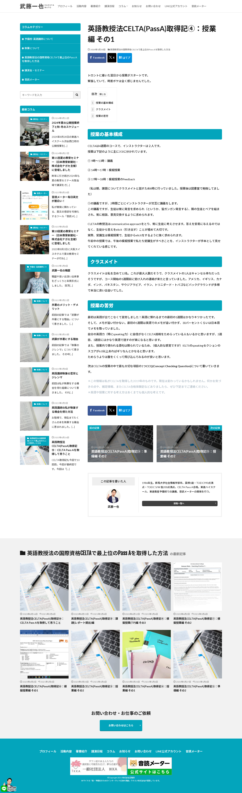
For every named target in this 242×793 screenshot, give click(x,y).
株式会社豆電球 (128, 778)
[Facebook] (97, 58)
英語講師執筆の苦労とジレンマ (65, 375)
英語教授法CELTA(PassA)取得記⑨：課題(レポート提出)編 (94, 620)
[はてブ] (124, 58)
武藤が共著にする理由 (65, 339)
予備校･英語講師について (39, 38)
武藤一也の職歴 (61, 270)
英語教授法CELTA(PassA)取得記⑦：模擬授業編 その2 (196, 620)
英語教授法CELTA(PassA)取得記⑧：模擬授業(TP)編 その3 (145, 620)
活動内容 (81, 6)
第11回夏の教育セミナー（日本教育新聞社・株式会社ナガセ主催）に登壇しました (65, 163)
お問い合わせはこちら (121, 725)
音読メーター (199, 6)
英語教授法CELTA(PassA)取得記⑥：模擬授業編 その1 (43, 688)
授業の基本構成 (102, 102)
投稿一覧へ (179, 503)
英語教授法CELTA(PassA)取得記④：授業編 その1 (145, 688)
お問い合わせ (153, 6)
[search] (77, 95)
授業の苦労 (100, 115)
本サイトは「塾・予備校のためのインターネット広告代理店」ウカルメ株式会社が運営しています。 (121, 781)
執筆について (32, 48)
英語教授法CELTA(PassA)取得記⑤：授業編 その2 (94, 688)
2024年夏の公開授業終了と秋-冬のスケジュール (65, 126)
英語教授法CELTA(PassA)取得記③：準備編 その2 (196, 688)
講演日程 (109, 6)
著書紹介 (95, 6)
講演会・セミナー (34, 70)
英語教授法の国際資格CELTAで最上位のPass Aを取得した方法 (140, 49)
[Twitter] (111, 58)
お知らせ (137, 6)
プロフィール (65, 6)
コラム (122, 6)
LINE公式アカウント (176, 6)
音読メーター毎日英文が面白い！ (65, 199)
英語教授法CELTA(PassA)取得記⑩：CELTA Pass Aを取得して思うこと (65, 448)
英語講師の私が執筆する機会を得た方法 (65, 409)
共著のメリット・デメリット (65, 306)
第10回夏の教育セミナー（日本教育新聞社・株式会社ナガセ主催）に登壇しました (65, 237)
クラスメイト (101, 109)
